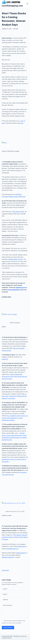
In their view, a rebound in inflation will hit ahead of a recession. (14, 396)
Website (5, 599)
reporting (5, 359)
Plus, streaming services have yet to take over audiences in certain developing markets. (15, 418)
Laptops (15, 28)
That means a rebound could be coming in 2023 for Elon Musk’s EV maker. (15, 537)
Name (5, 589)
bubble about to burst (16, 259)
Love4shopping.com (12, 5)
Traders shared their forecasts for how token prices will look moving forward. (14, 376)
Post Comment (8, 627)
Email (5, 594)
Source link (5, 570)
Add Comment (7, 605)
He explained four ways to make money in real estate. (15, 459)
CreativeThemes (7, 638)
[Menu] (27, 3)
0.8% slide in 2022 (18, 211)
